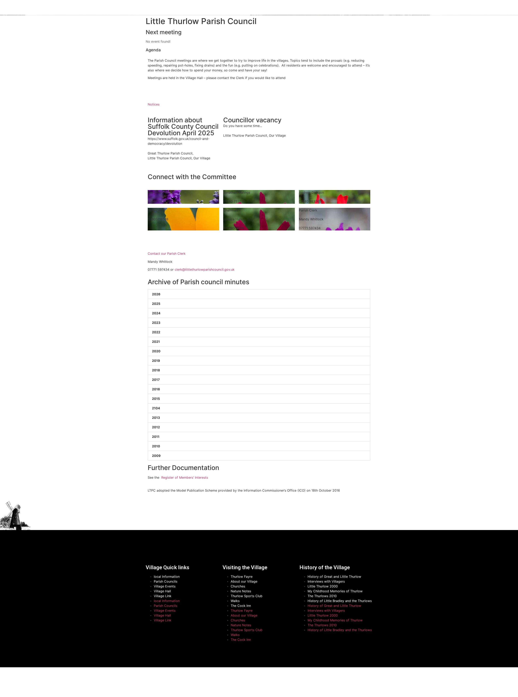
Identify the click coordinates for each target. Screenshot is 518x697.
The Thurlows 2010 (322, 596)
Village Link (162, 596)
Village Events (164, 586)
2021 (156, 342)
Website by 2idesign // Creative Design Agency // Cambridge (192, 689)
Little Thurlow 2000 (323, 586)
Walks (235, 601)
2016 (156, 389)
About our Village (244, 581)
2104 (156, 408)
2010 (156, 446)
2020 (156, 351)
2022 (156, 332)
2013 (156, 418)
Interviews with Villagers (326, 581)
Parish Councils (165, 581)
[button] (259, 294)
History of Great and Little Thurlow (334, 576)
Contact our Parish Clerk (167, 253)
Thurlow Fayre (242, 576)
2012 (156, 427)
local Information (167, 576)
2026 (156, 294)
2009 (156, 456)
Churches (238, 586)
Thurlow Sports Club (246, 596)
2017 (156, 380)
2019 (156, 361)
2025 (156, 304)
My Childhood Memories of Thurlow (335, 591)
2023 (156, 323)
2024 (156, 313)
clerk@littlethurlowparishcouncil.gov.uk (205, 269)
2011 (155, 437)
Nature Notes (241, 591)
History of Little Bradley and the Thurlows (340, 601)
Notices (153, 104)
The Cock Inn (241, 606)
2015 (156, 399)
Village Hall (162, 591)
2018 (156, 370)
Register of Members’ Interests (184, 477)
